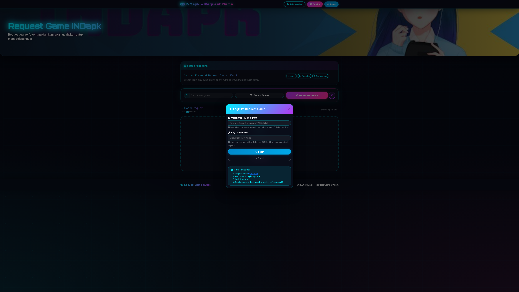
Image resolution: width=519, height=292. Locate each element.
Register (254, 173)
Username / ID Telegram (244, 117)
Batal (261, 158)
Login (261, 151)
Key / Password (239, 132)
